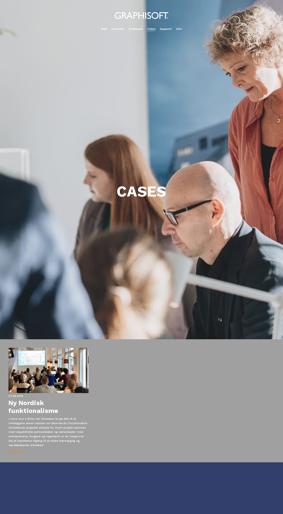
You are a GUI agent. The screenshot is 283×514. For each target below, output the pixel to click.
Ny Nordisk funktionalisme (33, 406)
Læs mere (15, 451)
